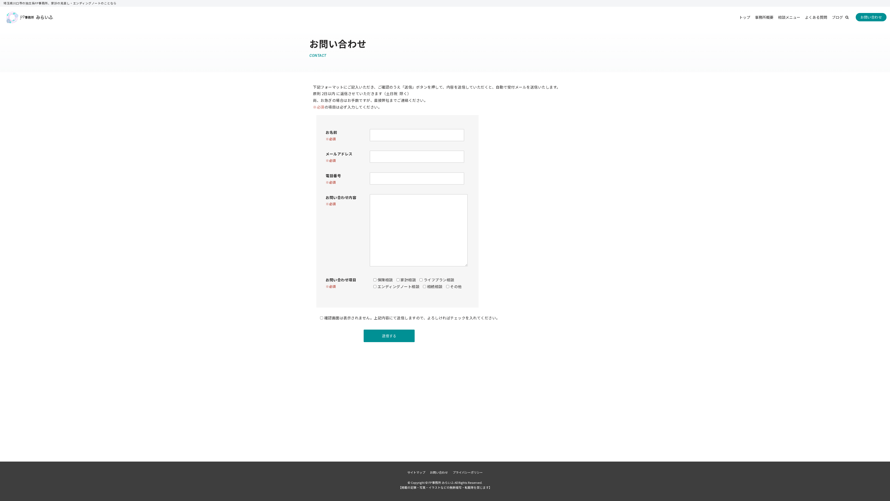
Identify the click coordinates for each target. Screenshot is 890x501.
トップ (744, 17)
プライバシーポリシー (468, 472)
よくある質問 (816, 17)
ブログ (837, 17)
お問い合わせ (871, 17)
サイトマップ (416, 472)
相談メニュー (789, 17)
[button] (847, 17)
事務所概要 (764, 17)
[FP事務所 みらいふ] (28, 17)
